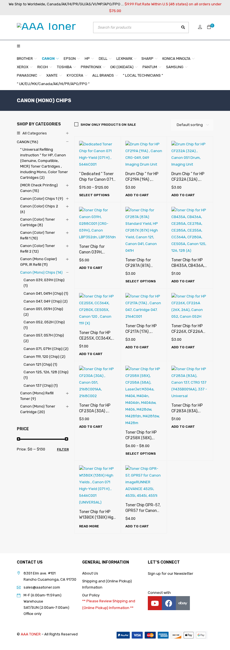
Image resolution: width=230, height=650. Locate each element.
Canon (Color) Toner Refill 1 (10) (37, 235)
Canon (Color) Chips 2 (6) (39, 209)
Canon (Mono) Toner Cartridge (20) (37, 409)
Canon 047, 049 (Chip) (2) (46, 301)
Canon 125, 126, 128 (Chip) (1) (46, 375)
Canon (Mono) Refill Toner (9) (37, 396)
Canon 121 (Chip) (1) (40, 364)
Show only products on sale (108, 125)
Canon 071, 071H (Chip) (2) (46, 349)
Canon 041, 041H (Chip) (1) (46, 293)
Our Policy (91, 595)
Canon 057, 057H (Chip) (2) (44, 338)
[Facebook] (169, 603)
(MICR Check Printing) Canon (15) (39, 188)
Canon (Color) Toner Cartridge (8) (37, 222)
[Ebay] (183, 603)
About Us (90, 573)
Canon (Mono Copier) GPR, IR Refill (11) (38, 262)
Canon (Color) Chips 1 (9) (41, 198)
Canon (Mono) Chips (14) (41, 272)
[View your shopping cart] (209, 27)
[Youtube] (155, 603)
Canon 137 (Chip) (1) (41, 385)
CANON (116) (27, 142)
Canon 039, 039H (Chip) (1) (44, 283)
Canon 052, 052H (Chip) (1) (44, 325)
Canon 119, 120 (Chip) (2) (44, 356)
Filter (63, 449)
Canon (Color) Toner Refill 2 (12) (37, 248)
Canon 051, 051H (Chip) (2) (43, 312)
